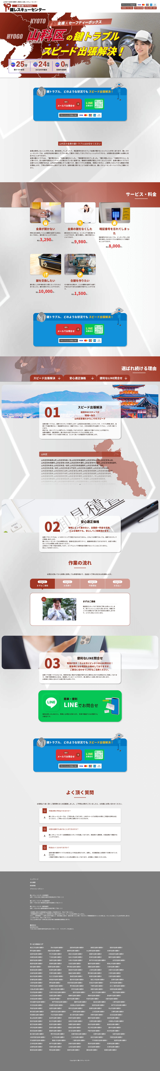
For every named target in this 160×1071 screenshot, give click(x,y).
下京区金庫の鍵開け (55, 957)
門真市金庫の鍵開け (94, 1031)
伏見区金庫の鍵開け (36, 999)
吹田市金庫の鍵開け (92, 999)
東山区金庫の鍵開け (36, 1018)
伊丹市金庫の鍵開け (77, 989)
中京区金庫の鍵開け (36, 1005)
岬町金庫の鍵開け (54, 983)
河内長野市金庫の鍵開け (37, 1002)
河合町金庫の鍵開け (36, 992)
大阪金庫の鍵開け (54, 999)
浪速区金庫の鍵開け (55, 996)
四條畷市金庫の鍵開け (56, 986)
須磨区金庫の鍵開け (94, 967)
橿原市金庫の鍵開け (80, 1002)
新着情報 (33, 886)
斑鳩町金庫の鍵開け (55, 963)
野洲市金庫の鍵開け (74, 1018)
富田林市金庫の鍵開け (75, 970)
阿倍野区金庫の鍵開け (37, 1015)
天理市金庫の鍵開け (55, 973)
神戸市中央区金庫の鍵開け (97, 960)
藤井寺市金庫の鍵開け (77, 980)
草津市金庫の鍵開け (94, 1043)
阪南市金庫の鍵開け (116, 947)
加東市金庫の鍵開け (36, 954)
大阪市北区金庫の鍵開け (116, 970)
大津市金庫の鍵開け (113, 1047)
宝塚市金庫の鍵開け (117, 980)
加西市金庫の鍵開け (55, 1008)
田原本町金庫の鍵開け (77, 947)
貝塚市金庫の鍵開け (97, 1015)
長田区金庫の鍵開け (113, 1024)
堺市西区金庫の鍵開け (77, 986)
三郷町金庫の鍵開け (117, 1012)
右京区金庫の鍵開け (116, 1015)
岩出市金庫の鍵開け (36, 976)
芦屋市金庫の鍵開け (36, 1008)
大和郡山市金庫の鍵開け (116, 1021)
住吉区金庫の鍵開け (74, 963)
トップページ (34, 879)
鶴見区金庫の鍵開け (36, 1050)
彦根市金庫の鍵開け (74, 1043)
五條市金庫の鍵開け (36, 973)
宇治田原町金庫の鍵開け (37, 1040)
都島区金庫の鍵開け (74, 1027)
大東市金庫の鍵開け (113, 951)
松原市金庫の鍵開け (119, 1034)
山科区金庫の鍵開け (74, 1047)
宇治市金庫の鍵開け (57, 1015)
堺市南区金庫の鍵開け (74, 967)
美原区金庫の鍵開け (97, 947)
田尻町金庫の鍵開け (98, 1005)
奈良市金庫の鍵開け (94, 1024)
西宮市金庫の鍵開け (36, 1021)
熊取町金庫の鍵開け (94, 996)
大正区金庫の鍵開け (36, 996)
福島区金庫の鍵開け (74, 973)
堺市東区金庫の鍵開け (95, 973)
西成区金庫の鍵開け (76, 976)
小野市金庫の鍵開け (119, 1002)
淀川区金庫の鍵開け (74, 1031)
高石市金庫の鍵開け (97, 1037)
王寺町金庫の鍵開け (36, 1043)
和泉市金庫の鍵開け (55, 1024)
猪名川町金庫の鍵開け (98, 980)
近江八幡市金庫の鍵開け (117, 986)
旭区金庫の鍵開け (35, 967)
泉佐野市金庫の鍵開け (114, 996)
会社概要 (33, 882)
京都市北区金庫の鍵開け (58, 1012)
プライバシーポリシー (37, 889)
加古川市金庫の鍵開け (75, 957)
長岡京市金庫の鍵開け (75, 1021)
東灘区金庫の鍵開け (74, 1024)
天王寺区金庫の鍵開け (95, 1027)
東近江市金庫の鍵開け (37, 947)
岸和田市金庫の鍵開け (56, 980)
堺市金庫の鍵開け (35, 951)
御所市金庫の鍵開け (114, 957)
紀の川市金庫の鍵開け (99, 992)
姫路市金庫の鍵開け (36, 960)
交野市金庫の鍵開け (99, 1034)
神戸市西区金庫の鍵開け (60, 1002)
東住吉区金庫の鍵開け (37, 1012)
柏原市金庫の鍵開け (120, 1040)
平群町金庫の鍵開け (97, 986)
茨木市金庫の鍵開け (57, 947)
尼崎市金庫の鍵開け (79, 1012)
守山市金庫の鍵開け (114, 1008)
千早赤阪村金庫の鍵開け (99, 1040)
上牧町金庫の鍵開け (95, 970)
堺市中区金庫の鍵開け (58, 1034)
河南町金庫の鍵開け (55, 1047)
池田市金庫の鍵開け (113, 1018)
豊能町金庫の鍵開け (55, 1031)
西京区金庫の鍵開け (36, 1031)
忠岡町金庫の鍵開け (113, 1043)
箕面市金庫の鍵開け (36, 963)
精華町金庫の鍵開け (74, 996)
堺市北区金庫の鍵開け (75, 1008)
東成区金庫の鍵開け (36, 970)
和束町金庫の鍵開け (55, 970)
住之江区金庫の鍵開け (56, 976)
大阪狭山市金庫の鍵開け (77, 1005)
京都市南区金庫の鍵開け (79, 1034)
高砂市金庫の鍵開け (79, 992)
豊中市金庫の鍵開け (114, 1027)
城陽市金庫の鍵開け (95, 954)
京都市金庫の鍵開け (112, 999)
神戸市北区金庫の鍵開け (119, 1005)
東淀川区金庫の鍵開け (75, 954)
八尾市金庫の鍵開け (113, 967)
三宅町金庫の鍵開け (114, 973)
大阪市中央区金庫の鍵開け (57, 992)
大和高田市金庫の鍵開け (116, 954)
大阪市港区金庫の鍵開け (37, 1037)
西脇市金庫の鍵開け (54, 951)
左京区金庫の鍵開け (94, 1047)
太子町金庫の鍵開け (58, 1037)
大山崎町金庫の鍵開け (93, 951)
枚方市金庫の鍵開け (55, 1021)
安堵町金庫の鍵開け (36, 980)
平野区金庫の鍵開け (116, 1037)
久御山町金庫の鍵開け (37, 989)
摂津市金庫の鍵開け (95, 957)
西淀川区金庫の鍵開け (58, 989)
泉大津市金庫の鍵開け (77, 1015)
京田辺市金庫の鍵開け (96, 983)
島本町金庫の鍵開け (55, 1018)
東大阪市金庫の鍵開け (37, 1034)
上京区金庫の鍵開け (98, 1012)
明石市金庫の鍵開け (119, 992)
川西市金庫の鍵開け (36, 983)
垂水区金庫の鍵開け (99, 1002)
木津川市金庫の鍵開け (75, 960)
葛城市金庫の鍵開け (55, 1027)
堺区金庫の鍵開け (54, 1050)
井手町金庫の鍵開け (116, 983)
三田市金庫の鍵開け (114, 976)
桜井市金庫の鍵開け (73, 999)
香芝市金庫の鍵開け (36, 1024)
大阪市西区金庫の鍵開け (75, 983)
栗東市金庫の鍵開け (94, 1018)
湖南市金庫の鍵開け (97, 989)
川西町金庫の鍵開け (95, 1021)
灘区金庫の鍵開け (92, 1050)
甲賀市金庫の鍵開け (36, 986)
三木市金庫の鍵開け (77, 1037)
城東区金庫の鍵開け (110, 1050)
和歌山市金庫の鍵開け (114, 963)
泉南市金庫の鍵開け (95, 976)
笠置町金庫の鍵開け (54, 967)
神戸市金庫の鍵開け (55, 1043)
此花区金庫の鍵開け (119, 960)
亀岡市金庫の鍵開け (94, 963)
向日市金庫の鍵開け (113, 1031)
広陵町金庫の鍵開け (36, 1047)
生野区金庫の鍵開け (116, 989)
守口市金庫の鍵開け (55, 954)
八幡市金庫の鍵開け (79, 1040)
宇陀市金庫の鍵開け (36, 1027)
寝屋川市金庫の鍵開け (59, 1040)
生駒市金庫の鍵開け (73, 1050)
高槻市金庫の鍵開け (95, 1008)
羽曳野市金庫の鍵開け (56, 1005)
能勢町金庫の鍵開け (73, 951)
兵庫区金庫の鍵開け (36, 957)
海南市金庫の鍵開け (55, 960)
